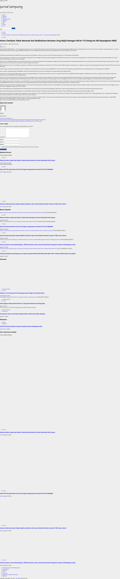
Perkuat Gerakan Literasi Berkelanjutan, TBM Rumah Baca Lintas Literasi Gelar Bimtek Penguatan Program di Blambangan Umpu (30, 239)
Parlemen (4, 20)
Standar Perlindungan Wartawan (10, 574)
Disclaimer (5, 573)
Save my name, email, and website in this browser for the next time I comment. (20, 147)
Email (1, 142)
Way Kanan (5, 311)
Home (3, 15)
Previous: (22, 119)
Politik (3, 21)
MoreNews (18, 578)
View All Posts (9, 118)
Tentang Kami (5, 569)
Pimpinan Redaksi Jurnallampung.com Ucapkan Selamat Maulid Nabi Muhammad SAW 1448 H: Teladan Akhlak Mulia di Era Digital (30, 248)
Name (2, 139)
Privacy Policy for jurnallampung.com (11, 567)
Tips (3, 23)
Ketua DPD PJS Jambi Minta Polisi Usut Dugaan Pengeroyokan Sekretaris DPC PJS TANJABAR (26, 169)
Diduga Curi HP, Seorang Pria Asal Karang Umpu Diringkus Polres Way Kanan (22, 293)
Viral (3, 26)
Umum (4, 24)
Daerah (4, 17)
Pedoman (4, 570)
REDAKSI (4, 576)
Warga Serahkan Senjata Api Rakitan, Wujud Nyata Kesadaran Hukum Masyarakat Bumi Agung (27, 160)
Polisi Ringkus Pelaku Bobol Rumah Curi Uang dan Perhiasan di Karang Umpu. (18, 297)
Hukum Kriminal (6, 19)
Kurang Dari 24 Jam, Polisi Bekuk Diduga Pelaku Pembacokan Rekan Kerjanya (18, 307)
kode (3, 572)
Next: (21, 121)
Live (1, 29)
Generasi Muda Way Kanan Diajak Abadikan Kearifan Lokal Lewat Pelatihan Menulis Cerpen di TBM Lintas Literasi (33, 204)
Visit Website (3, 118)
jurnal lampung (11, 6)
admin (1, 44)
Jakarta (4, 322)
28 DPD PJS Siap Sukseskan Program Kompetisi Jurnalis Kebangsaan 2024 (21, 326)
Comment (3, 137)
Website (2, 144)
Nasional (4, 16)
